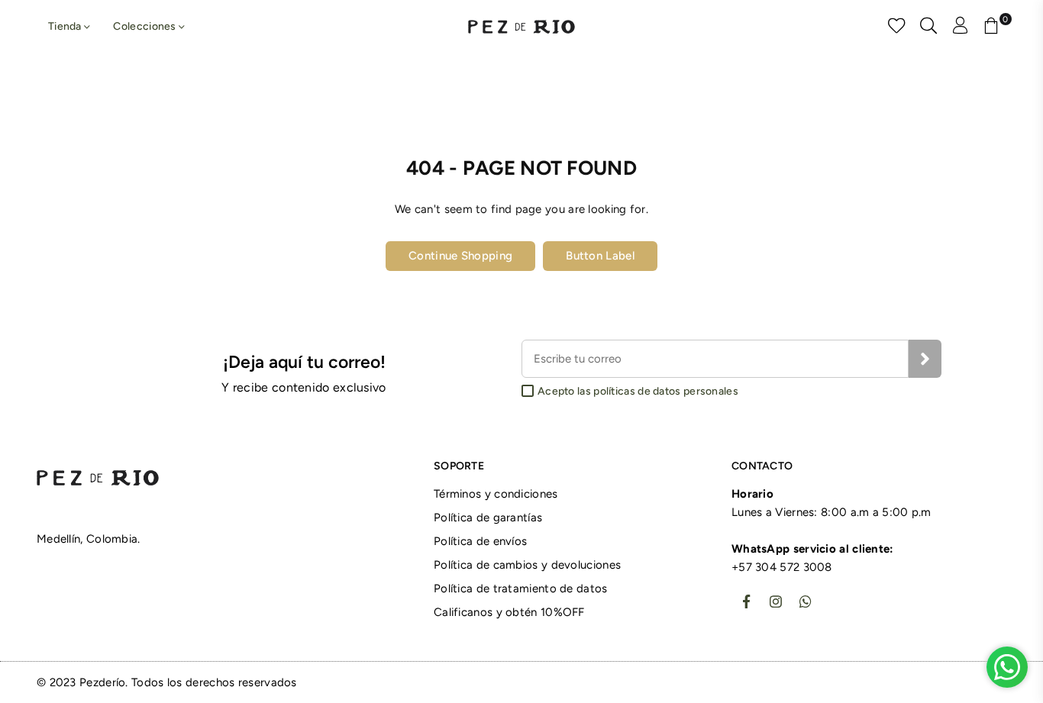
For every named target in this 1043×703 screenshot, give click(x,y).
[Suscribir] (925, 359)
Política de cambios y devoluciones (527, 565)
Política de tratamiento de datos (521, 588)
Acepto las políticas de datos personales (638, 391)
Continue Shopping (460, 256)
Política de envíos (480, 541)
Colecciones (146, 26)
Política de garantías (488, 517)
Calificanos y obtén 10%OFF (509, 612)
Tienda (66, 26)
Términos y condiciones (496, 494)
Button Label (600, 256)
